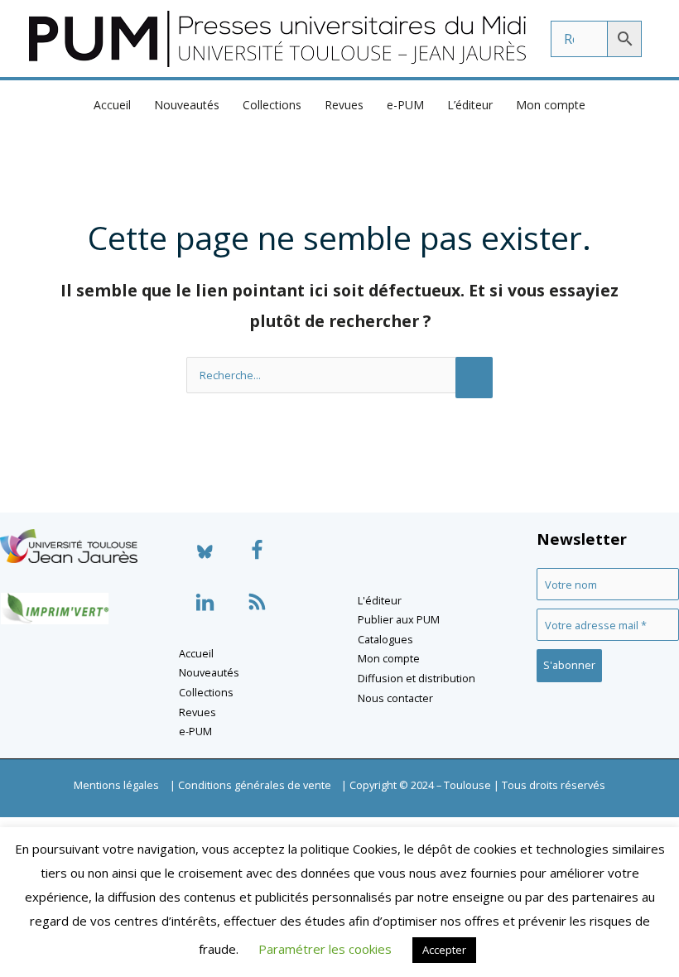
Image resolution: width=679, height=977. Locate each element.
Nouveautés (186, 105)
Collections (272, 105)
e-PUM (405, 105)
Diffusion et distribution (416, 678)
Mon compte (550, 105)
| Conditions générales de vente (250, 784)
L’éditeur (470, 105)
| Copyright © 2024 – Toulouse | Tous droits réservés (473, 784)
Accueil (112, 105)
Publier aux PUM (399, 619)
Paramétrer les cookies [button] (325, 949)
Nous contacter (395, 698)
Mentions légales (116, 784)
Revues (344, 105)
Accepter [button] (444, 949)
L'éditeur (380, 600)
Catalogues (385, 639)
